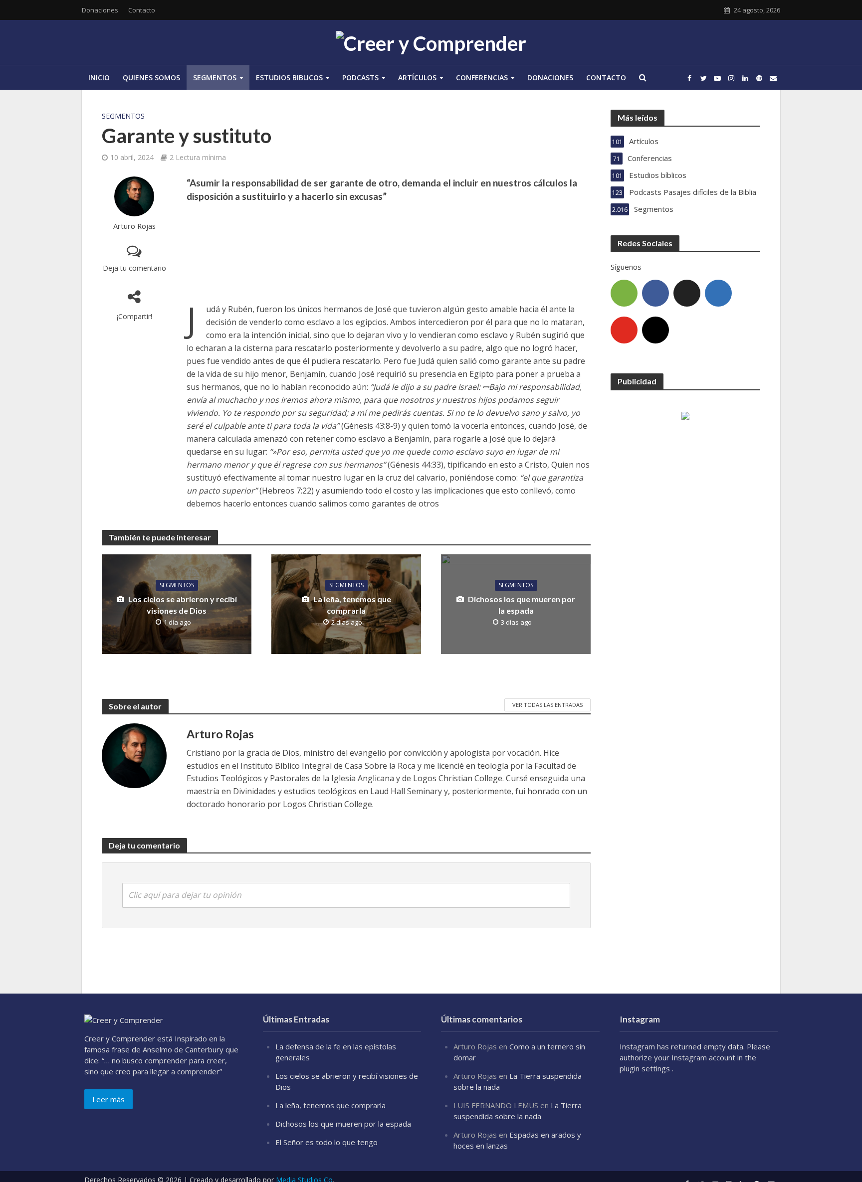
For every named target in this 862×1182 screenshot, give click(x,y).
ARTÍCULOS (417, 77)
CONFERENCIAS (482, 77)
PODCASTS (360, 77)
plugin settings (646, 1068)
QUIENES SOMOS (151, 77)
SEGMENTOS (214, 77)
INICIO (99, 77)
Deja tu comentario (134, 268)
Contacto (141, 9)
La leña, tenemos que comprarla (352, 604)
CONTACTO (606, 77)
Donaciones (100, 9)
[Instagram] (655, 330)
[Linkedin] (718, 293)
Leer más (108, 1099)
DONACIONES (550, 77)
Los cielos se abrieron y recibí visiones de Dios (182, 604)
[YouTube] (624, 330)
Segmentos (123, 116)
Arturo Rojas (134, 226)
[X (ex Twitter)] (686, 293)
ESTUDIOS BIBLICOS (289, 77)
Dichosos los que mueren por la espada (521, 604)
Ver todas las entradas (547, 704)
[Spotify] (624, 293)
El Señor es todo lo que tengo (326, 1142)
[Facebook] (655, 293)
